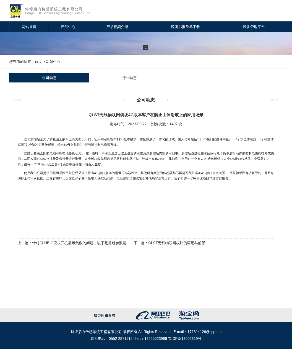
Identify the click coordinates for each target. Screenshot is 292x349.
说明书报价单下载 (185, 27)
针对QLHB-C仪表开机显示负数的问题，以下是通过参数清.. (80, 243)
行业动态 (129, 78)
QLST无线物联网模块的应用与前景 (176, 243)
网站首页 (29, 27)
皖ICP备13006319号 (184, 339)
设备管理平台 (254, 27)
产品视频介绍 (117, 27)
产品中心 (68, 27)
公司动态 (49, 78)
